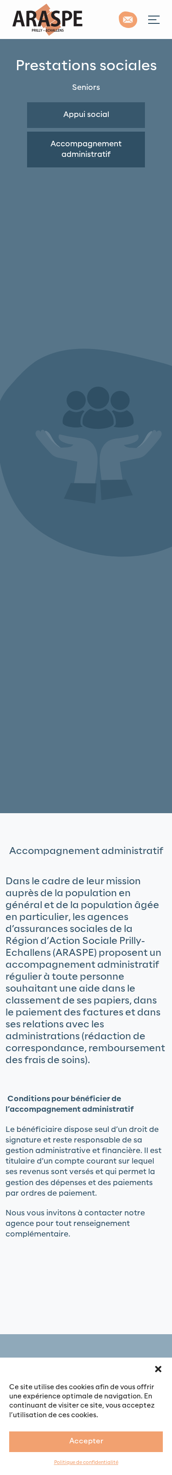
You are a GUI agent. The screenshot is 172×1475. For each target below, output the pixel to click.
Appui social (86, 115)
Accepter (86, 1441)
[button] (158, 1369)
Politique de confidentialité (86, 1462)
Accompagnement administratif (86, 149)
